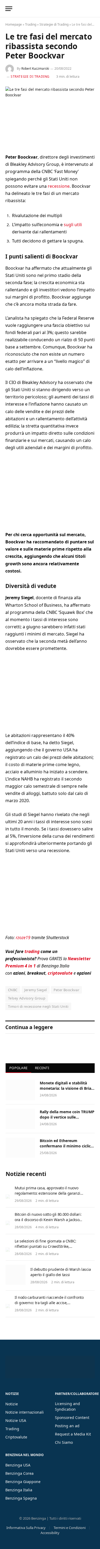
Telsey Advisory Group (26, 998)
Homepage (13, 24)
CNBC (13, 989)
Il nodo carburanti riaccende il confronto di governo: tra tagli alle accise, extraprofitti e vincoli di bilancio (49, 1303)
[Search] (94, 8)
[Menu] (8, 9)
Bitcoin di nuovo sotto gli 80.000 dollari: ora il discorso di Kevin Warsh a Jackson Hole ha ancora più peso (48, 1220)
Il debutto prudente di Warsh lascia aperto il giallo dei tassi (60, 1272)
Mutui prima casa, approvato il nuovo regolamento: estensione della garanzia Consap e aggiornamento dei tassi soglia (48, 1195)
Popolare (18, 1067)
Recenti (42, 1067)
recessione (59, 186)
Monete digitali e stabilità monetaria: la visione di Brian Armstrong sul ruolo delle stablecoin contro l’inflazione (67, 1090)
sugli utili (73, 225)
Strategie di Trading (54, 24)
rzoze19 (23, 937)
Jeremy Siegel (35, 989)
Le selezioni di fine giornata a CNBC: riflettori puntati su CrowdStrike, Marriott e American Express (45, 1246)
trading (32, 951)
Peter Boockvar (66, 989)
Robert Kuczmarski (35, 68)
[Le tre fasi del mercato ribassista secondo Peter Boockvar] (50, 116)
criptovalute (60, 973)
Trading (30, 24)
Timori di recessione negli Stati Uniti (38, 1006)
